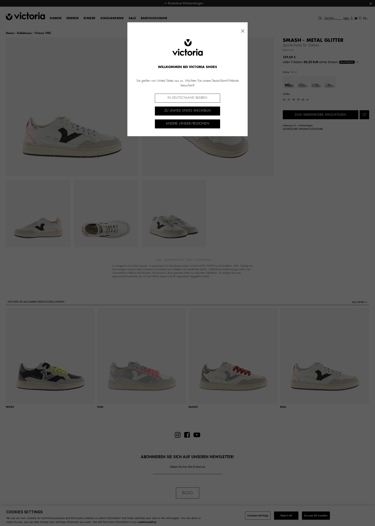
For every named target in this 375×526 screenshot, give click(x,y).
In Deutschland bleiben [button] (187, 97)
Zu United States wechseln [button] (187, 110)
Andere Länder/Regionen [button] (187, 123)
